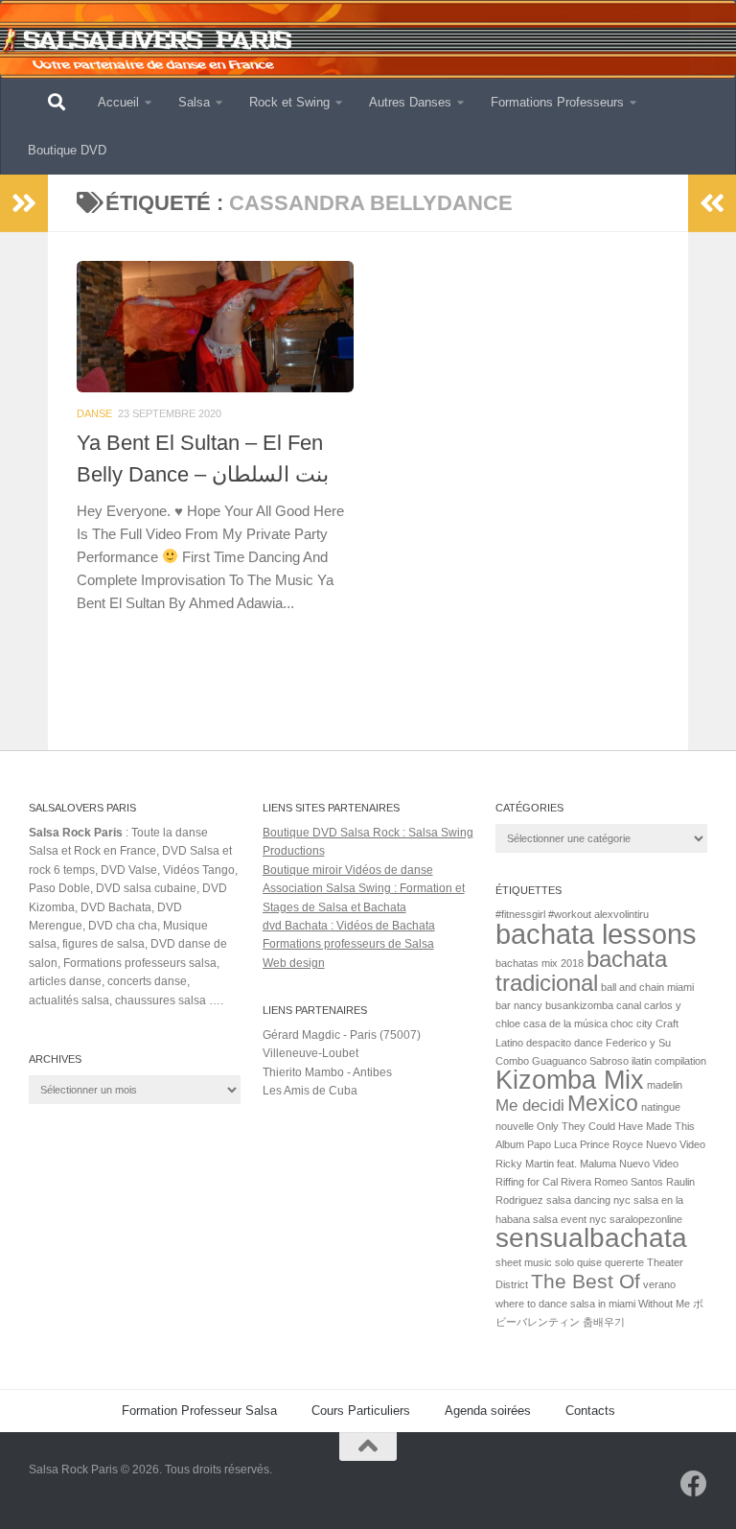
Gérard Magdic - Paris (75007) (342, 1035)
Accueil (118, 102)
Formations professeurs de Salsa (348, 944)
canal (628, 1005)
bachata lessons (596, 934)
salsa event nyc (570, 1219)
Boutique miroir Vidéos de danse (348, 870)
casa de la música (565, 1023)
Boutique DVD (67, 150)
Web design (294, 963)
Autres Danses (410, 102)
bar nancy (518, 1005)
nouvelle (514, 1126)
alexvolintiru (621, 914)
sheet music (523, 1262)
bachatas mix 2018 (539, 963)
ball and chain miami (647, 987)
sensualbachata (591, 1237)
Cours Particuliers (360, 1410)
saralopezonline (646, 1219)
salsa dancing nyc (588, 1200)
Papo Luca (552, 1144)
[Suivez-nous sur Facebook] (693, 1483)
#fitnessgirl (520, 914)
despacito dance (564, 1042)
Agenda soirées (488, 1410)
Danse (94, 413)
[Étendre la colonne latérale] (24, 203)
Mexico (602, 1103)
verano (659, 1284)
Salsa (194, 102)
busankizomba (579, 1005)
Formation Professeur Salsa (199, 1410)
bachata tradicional (581, 970)
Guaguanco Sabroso (580, 1061)
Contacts (590, 1410)
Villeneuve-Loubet (310, 1053)
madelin (664, 1085)
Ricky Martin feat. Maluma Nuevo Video (586, 1163)
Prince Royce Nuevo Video (642, 1144)
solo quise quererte (599, 1262)
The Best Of (585, 1281)
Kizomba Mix (569, 1080)
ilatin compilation (669, 1061)
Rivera (576, 1182)
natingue (660, 1107)
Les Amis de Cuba (310, 1090)
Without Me (664, 1303)
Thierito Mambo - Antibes (327, 1072)
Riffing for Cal (526, 1182)
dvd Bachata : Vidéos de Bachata (349, 925)
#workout (569, 914)
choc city (631, 1023)
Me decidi (529, 1105)
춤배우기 (604, 1322)
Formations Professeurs (557, 102)
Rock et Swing (289, 102)
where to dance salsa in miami (565, 1303)
